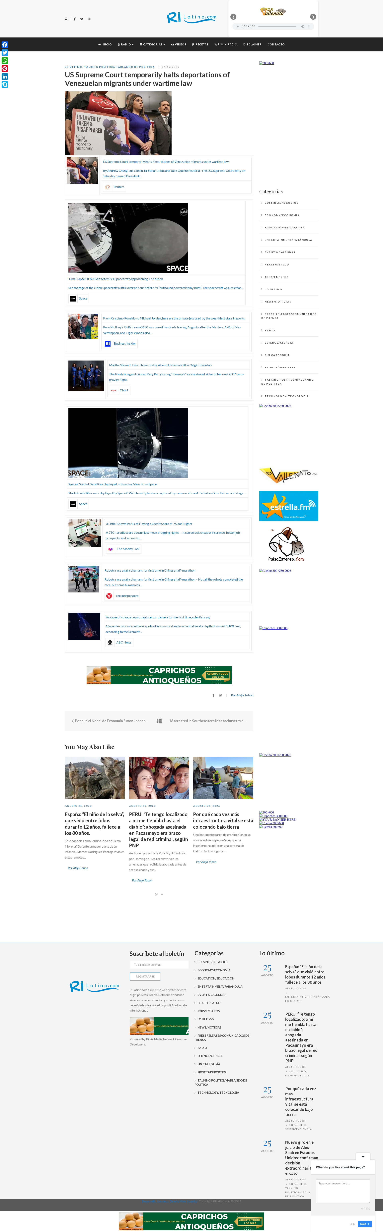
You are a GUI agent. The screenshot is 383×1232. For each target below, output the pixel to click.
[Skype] (5, 84)
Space (83, 298)
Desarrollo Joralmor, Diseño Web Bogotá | (170, 1201)
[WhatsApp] (5, 61)
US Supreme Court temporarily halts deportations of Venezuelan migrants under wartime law (166, 161)
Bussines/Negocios (281, 202)
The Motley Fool (128, 549)
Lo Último (73, 66)
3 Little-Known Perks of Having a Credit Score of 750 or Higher (149, 524)
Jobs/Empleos (277, 276)
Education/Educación (285, 227)
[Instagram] (89, 19)
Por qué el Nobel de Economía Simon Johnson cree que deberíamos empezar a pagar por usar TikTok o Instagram (111, 721)
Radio (270, 330)
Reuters (119, 187)
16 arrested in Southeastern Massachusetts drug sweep (208, 721)
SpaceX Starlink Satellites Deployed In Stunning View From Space (112, 484)
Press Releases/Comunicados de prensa (289, 315)
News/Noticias (278, 301)
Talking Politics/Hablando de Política (119, 66)
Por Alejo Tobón (242, 695)
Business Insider (125, 343)
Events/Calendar (280, 252)
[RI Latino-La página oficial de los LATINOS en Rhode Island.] (191, 18)
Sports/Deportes (280, 367)
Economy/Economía (282, 215)
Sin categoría (277, 355)
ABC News (123, 642)
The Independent (126, 595)
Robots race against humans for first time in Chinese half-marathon (150, 570)
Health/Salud (277, 264)
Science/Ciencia (279, 342)
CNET (124, 390)
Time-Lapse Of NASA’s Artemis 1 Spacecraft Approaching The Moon (115, 279)
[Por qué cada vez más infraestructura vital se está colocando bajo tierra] (223, 778)
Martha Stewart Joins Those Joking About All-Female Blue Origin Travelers (160, 365)
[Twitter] (81, 19)
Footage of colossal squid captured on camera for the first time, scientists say (158, 617)
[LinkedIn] (5, 77)
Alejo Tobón (296, 988)
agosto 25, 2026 (78, 805)
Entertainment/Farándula (288, 239)
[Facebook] (75, 19)
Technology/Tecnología (287, 396)
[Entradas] (159, 721)
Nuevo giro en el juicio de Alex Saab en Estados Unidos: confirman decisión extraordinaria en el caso (301, 1158)
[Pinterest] (5, 69)
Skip (352, 1223)
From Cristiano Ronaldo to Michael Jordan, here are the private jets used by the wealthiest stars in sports (174, 318)
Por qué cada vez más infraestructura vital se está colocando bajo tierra (223, 820)
